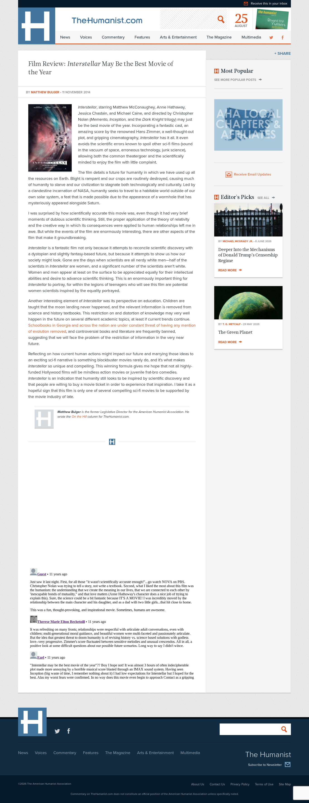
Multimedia (251, 37)
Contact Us (217, 784)
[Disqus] (112, 505)
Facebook (283, 37)
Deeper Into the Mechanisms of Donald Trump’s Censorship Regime (248, 255)
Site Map (285, 784)
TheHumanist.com (36, 25)
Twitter (271, 37)
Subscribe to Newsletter (265, 765)
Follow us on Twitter (57, 731)
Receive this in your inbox (269, 3)
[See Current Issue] (272, 19)
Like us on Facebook (69, 731)
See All (263, 198)
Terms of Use (264, 784)
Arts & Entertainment (178, 37)
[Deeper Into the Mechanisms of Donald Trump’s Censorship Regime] (248, 235)
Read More (227, 270)
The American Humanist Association (49, 783)
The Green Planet (235, 332)
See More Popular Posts (235, 80)
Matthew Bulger (45, 92)
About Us (197, 784)
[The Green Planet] (248, 318)
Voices (86, 37)
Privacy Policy (240, 784)
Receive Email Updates (252, 174)
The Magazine (219, 37)
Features (142, 37)
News (65, 37)
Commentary (113, 37)
